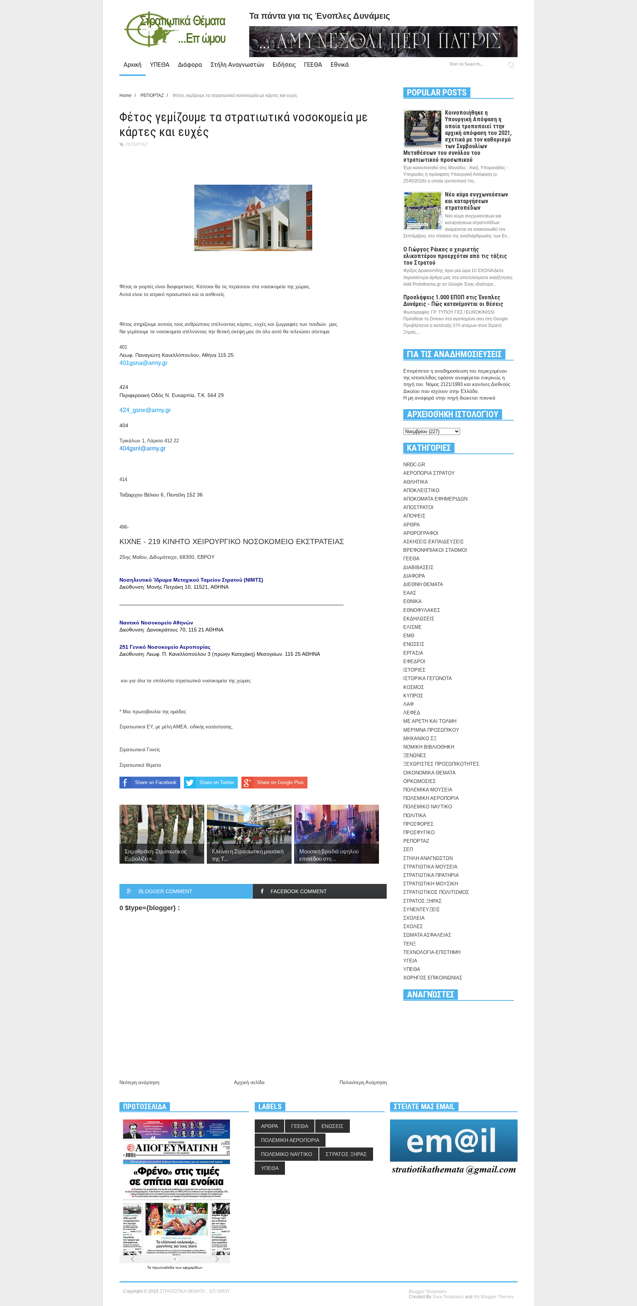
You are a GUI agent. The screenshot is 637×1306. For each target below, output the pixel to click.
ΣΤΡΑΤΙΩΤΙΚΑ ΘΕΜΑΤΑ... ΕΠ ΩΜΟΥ (195, 1291)
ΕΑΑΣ (409, 593)
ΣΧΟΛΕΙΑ (414, 918)
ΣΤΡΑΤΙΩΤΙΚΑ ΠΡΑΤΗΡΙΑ (431, 875)
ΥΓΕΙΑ (410, 961)
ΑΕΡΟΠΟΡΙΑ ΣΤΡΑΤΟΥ (429, 473)
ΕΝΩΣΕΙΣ (413, 644)
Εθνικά (340, 64)
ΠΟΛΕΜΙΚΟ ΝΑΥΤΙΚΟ (427, 806)
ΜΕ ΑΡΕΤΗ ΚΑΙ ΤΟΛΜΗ (429, 721)
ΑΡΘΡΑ (411, 524)
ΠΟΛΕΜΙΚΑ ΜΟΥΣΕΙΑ (427, 790)
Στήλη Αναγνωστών (237, 64)
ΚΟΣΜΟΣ (413, 687)
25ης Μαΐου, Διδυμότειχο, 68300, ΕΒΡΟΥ (219, 605)
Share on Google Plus (280, 782)
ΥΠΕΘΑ (160, 64)
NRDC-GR (414, 464)
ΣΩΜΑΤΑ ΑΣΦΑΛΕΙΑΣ (427, 935)
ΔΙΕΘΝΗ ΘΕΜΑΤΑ (423, 584)
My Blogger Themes (494, 1296)
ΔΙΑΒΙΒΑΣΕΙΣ (418, 567)
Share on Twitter (216, 782)
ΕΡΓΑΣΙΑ (413, 653)
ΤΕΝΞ (409, 944)
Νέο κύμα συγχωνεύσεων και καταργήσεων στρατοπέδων (476, 201)
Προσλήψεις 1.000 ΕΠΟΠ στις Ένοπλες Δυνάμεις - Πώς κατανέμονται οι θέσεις (453, 300)
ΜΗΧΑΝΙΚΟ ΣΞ (419, 738)
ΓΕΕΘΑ (313, 64)
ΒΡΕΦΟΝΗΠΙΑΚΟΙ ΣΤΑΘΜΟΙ (435, 550)
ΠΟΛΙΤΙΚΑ (414, 815)
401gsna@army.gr (143, 363)
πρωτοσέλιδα (163, 1267)
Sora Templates (448, 1296)
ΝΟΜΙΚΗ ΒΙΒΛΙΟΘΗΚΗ (428, 747)
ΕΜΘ (408, 635)
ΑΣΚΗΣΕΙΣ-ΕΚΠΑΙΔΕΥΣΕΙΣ (433, 541)
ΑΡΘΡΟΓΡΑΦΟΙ (420, 533)
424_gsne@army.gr (145, 410)
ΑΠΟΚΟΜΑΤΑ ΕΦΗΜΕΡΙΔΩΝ (435, 499)
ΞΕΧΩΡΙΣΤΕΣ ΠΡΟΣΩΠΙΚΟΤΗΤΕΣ (441, 764)
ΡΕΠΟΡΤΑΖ (136, 144)
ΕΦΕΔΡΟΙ (414, 661)
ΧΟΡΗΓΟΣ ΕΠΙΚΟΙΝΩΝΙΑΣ (432, 978)
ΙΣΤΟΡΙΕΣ (414, 670)
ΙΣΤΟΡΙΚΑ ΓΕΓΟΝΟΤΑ (427, 678)
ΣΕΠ (408, 849)
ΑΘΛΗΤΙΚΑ (415, 482)
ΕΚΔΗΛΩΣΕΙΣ (418, 618)
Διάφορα (190, 64)
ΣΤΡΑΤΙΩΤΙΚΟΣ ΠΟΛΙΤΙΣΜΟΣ (436, 892)
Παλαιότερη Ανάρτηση (363, 1082)
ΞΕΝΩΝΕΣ (414, 755)
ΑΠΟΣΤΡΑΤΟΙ (418, 507)
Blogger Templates (427, 1291)
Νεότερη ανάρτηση (139, 1082)
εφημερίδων (192, 1267)
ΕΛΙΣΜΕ (412, 627)
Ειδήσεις (284, 64)
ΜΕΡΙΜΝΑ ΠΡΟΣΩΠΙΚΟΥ (431, 730)
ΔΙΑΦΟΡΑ (414, 576)
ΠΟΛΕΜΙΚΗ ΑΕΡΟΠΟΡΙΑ (431, 798)
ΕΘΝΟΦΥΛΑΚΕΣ (421, 610)
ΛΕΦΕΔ (411, 712)
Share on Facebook (156, 782)
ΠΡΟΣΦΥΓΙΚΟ (419, 832)
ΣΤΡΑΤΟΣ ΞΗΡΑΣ (422, 901)
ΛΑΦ (408, 704)
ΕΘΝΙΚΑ (412, 601)
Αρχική (132, 64)
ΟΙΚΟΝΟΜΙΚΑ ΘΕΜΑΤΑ (429, 773)
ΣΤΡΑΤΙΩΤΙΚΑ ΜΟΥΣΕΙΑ (430, 867)
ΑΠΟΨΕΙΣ (414, 516)
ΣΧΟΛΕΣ (413, 926)
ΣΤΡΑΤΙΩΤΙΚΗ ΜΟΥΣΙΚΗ (430, 884)
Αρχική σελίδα (249, 1082)
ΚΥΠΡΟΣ (413, 696)
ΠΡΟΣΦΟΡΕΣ (418, 824)
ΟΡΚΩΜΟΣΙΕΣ (419, 781)
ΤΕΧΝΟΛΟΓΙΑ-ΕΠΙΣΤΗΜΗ (431, 952)
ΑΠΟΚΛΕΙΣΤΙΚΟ (421, 490)
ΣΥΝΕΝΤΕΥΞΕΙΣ (421, 909)
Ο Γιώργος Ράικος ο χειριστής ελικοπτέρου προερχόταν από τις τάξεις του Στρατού (455, 256)
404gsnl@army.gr (142, 448)
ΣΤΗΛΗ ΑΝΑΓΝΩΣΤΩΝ (428, 858)
